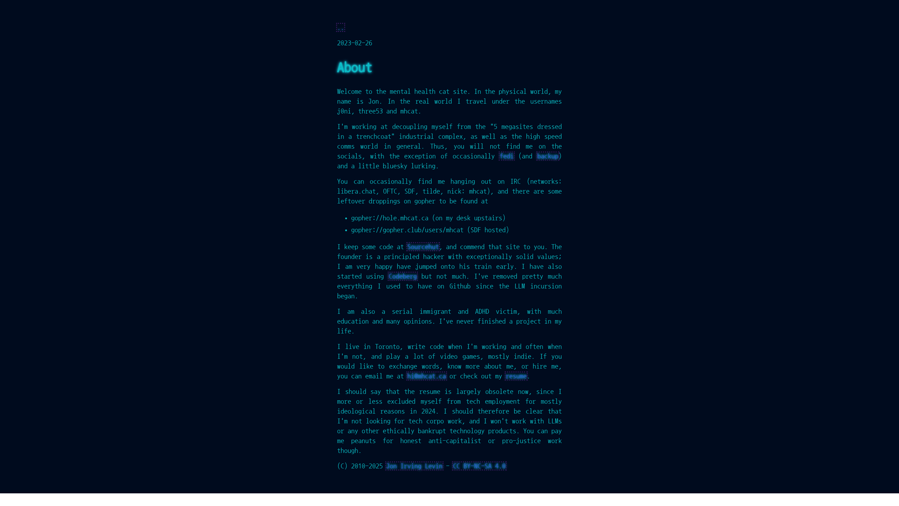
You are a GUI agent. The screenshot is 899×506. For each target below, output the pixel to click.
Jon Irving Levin (414, 465)
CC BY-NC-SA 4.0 (479, 465)
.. (340, 27)
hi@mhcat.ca (426, 375)
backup (547, 156)
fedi (507, 156)
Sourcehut (423, 246)
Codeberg (403, 276)
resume (516, 375)
